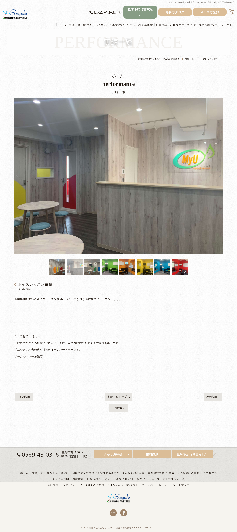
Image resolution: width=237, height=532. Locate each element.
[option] (57, 267)
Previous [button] (66, 176)
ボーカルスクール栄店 (28, 356)
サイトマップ (181, 484)
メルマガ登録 (209, 12)
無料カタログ (175, 12)
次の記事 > (213, 397)
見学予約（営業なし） (140, 12)
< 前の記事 (24, 397)
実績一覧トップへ (118, 397)
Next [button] (170, 176)
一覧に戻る (119, 408)
